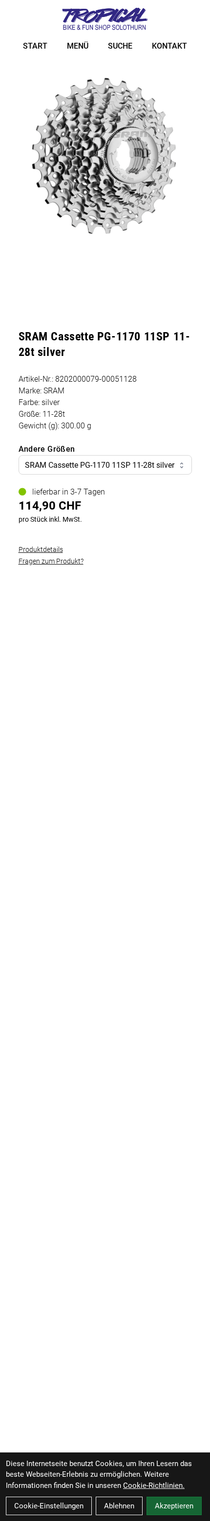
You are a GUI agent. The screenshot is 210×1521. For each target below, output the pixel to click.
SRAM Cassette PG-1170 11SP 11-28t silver (99, 465)
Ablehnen (119, 1506)
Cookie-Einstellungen (49, 1506)
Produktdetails (41, 549)
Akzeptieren (174, 1506)
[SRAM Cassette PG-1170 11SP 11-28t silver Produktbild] (105, 157)
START (35, 46)
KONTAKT (169, 46)
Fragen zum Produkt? (51, 561)
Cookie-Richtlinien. (154, 1485)
